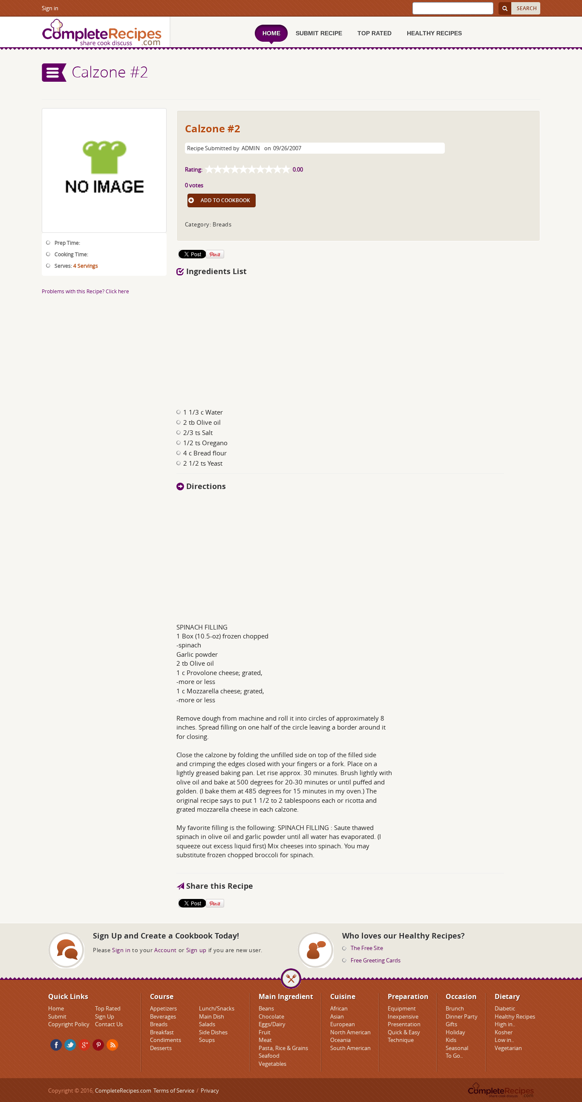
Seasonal (457, 1048)
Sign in (50, 8)
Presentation (404, 1024)
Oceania (340, 1040)
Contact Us (109, 1024)
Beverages (163, 1016)
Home (56, 1008)
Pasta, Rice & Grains (283, 1048)
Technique (401, 1040)
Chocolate (271, 1016)
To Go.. (454, 1055)
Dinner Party (462, 1016)
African (339, 1008)
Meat (265, 1040)
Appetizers (163, 1008)
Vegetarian (508, 1048)
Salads (207, 1024)
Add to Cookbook (225, 200)
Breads (158, 1024)
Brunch (455, 1008)
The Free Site (367, 948)
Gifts (451, 1024)
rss (112, 1045)
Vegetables (272, 1064)
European (342, 1024)
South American (350, 1048)
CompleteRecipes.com (123, 1090)
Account (165, 950)
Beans (266, 1008)
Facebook (56, 1045)
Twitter (70, 1045)
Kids (451, 1040)
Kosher (504, 1032)
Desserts (161, 1048)
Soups (207, 1040)
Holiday (455, 1032)
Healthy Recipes (515, 1016)
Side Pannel (54, 72)
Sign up (196, 950)
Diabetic (505, 1008)
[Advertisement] (358, 339)
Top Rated (108, 1008)
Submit (57, 1016)
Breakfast (162, 1032)
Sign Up (104, 1016)
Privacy (210, 1090)
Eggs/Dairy (272, 1024)
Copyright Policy (68, 1024)
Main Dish (211, 1016)
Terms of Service (173, 1090)
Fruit (265, 1032)
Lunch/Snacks (216, 1008)
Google (84, 1045)
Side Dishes (213, 1032)
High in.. (505, 1024)
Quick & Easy (404, 1032)
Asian (337, 1016)
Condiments (165, 1040)
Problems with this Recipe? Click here (85, 291)
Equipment (402, 1008)
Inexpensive (403, 1016)
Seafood (269, 1055)
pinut (98, 1045)
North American (350, 1032)
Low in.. (504, 1040)
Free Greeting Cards (375, 960)
